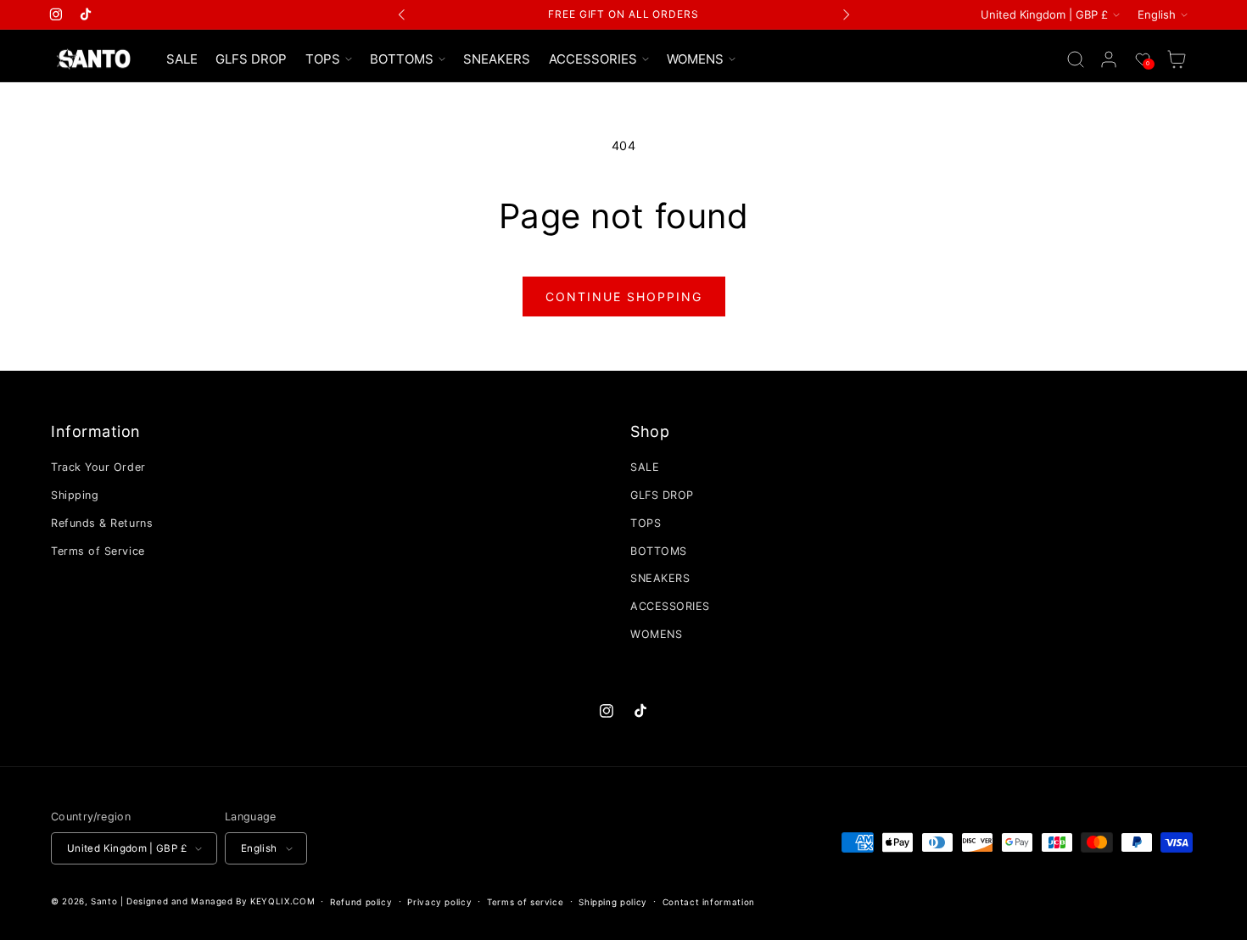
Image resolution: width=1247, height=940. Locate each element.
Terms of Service (98, 551)
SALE (644, 467)
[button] (328, 59)
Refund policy (361, 902)
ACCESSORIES (670, 606)
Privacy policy (439, 902)
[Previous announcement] (402, 14)
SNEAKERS (660, 578)
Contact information (709, 902)
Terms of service (525, 902)
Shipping (74, 495)
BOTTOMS (658, 551)
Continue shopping (623, 296)
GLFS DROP (662, 495)
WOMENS (656, 634)
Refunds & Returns (102, 523)
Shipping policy (612, 902)
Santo (105, 901)
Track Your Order (98, 467)
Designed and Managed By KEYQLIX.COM (220, 901)
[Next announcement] (845, 14)
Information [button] (96, 431)
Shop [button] (649, 431)
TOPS (645, 523)
